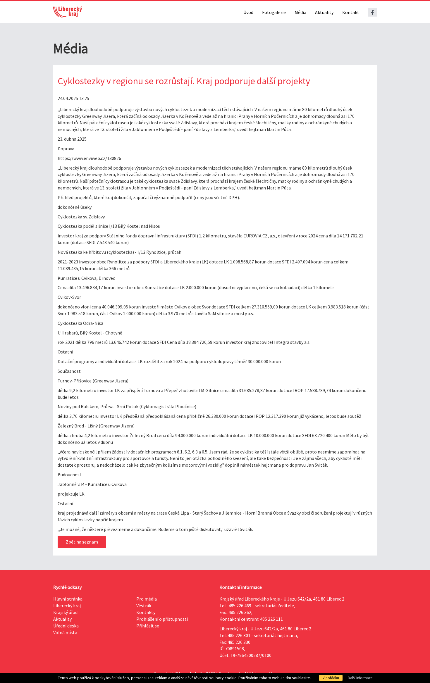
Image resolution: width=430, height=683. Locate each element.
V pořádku (331, 677)
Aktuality (324, 12)
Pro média (146, 599)
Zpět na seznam (82, 542)
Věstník (143, 605)
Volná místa (65, 632)
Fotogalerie (274, 12)
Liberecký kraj (67, 605)
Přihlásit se (147, 626)
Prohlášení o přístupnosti (162, 619)
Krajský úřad (65, 612)
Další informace (360, 677)
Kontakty (145, 612)
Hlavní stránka (67, 599)
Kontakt (350, 12)
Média (300, 12)
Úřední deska (66, 626)
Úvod (248, 12)
